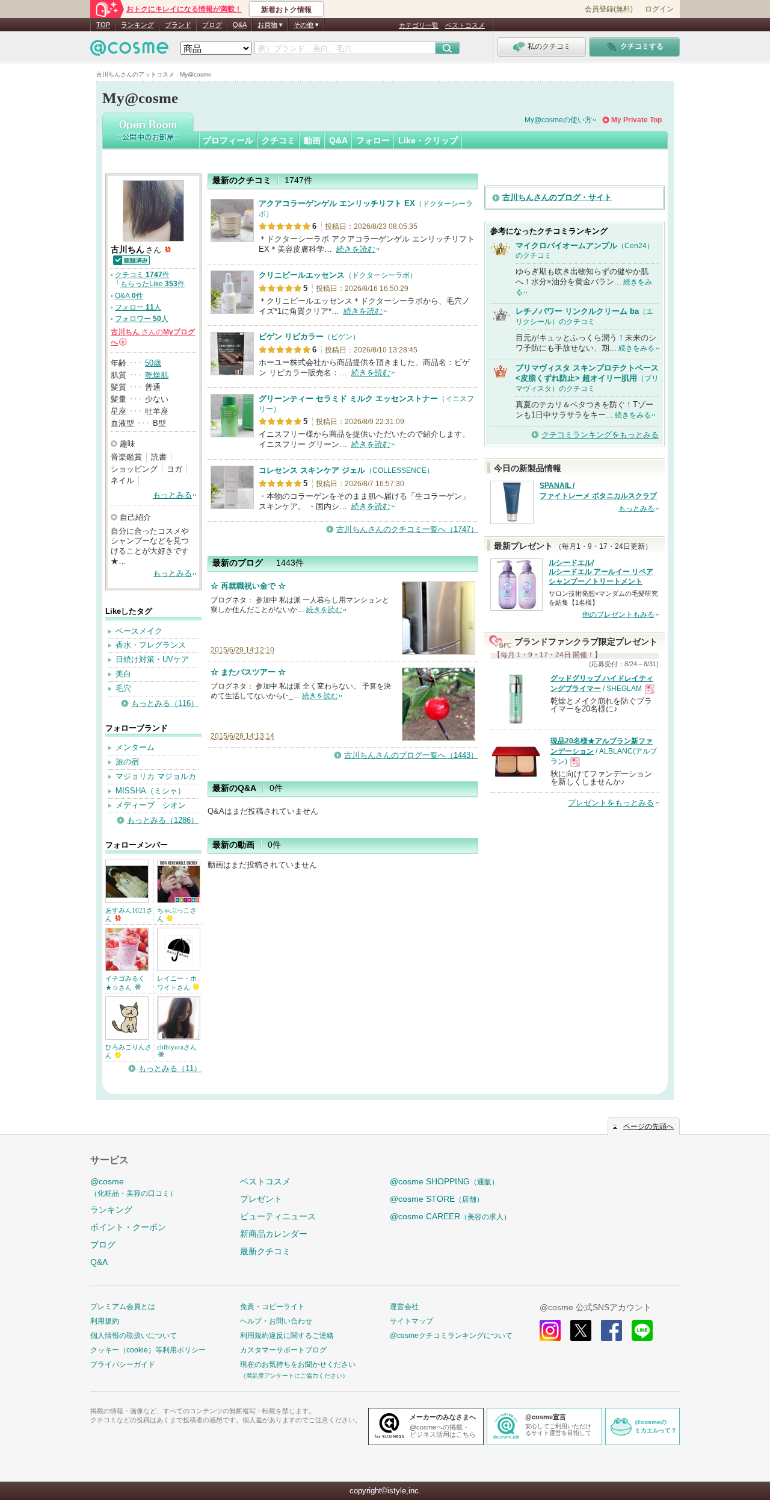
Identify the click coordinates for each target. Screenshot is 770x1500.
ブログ (212, 24)
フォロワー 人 (141, 318)
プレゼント (261, 1199)
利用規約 (104, 1321)
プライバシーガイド (122, 1364)
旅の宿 (127, 761)
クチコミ (278, 140)
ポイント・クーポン (128, 1227)
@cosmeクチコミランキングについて (451, 1335)
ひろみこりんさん (128, 1051)
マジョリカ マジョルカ (156, 776)
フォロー (373, 140)
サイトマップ (411, 1321)
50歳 (153, 362)
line (642, 1330)
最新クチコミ (265, 1251)
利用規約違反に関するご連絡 (287, 1335)
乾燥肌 (156, 375)
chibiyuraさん (177, 1047)
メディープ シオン (151, 805)
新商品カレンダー (273, 1234)
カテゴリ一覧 (419, 25)
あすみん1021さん (129, 914)
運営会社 (404, 1306)
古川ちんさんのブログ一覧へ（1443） (411, 755)
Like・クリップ (428, 140)
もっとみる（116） (165, 703)
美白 (123, 673)
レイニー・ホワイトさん (177, 982)
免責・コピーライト (272, 1306)
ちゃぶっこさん (177, 914)
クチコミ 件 (142, 274)
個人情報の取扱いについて (133, 1335)
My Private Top (636, 120)
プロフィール (228, 140)
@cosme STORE (437, 1199)
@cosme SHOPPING (444, 1181)
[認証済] (131, 259)
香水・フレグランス (151, 644)
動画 (312, 140)
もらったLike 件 (152, 284)
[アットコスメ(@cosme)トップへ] (129, 50)
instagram (550, 1330)
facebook (611, 1330)
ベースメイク (139, 631)
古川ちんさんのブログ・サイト (557, 197)
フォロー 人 (138, 307)
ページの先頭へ (648, 1126)
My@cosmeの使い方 (558, 120)
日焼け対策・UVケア (152, 659)
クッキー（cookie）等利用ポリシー (148, 1350)
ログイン (659, 9)
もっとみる (172, 494)
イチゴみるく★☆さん (125, 982)
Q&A (240, 24)
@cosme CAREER (450, 1216)
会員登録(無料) (609, 9)
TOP (103, 24)
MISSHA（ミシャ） (150, 790)
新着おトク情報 (286, 9)
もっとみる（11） (170, 1068)
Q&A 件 (129, 296)
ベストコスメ (465, 25)
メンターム (135, 747)
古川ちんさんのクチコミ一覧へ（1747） (407, 529)
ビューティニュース (278, 1216)
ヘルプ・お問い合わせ (276, 1321)
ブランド (178, 24)
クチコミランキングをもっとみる (600, 434)
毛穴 (123, 688)
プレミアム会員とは (122, 1306)
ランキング (137, 24)
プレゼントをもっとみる (611, 802)
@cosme (133, 1187)
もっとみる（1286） (163, 820)
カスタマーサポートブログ (283, 1350)
